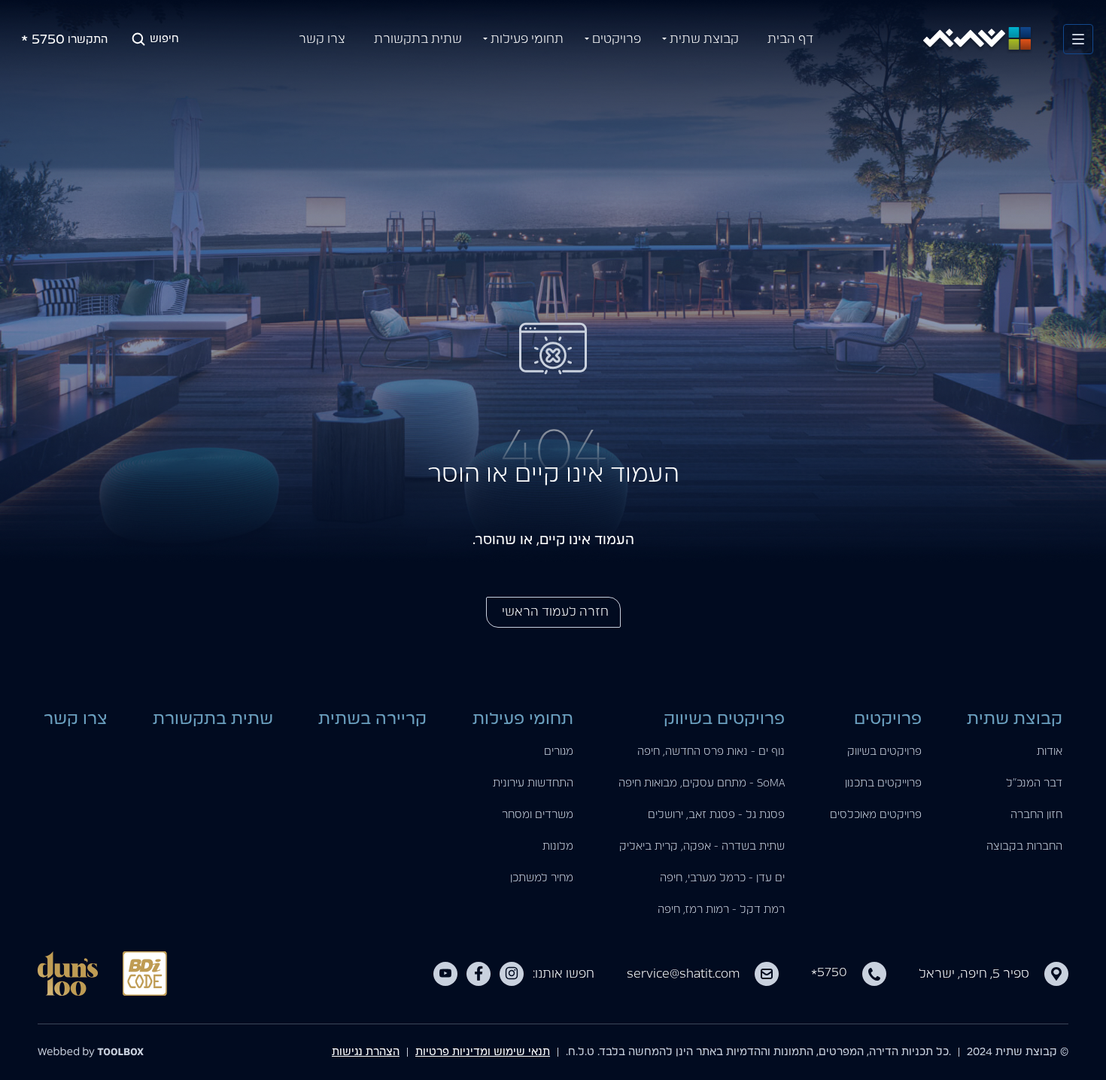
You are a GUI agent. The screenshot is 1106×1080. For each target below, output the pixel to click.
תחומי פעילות (527, 39)
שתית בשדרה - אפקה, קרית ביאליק (702, 846)
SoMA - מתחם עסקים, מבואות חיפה (701, 783)
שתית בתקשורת (418, 39)
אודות (1049, 752)
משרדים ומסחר (537, 815)
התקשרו (64, 43)
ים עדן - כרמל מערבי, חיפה (722, 878)
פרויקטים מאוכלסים (876, 815)
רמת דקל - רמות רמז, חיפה (721, 910)
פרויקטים (616, 39)
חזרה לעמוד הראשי (554, 612)
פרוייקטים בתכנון (883, 783)
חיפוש (164, 39)
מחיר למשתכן (541, 878)
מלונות (557, 846)
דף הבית (790, 39)
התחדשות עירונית (533, 783)
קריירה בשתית (372, 718)
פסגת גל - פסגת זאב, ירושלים (716, 815)
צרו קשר (322, 39)
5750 (829, 972)
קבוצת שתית (704, 39)
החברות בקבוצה (1024, 846)
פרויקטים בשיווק (884, 752)
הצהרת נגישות (366, 1052)
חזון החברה (1036, 815)
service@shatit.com (683, 974)
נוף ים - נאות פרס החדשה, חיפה (711, 752)
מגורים (558, 752)
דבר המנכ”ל (1034, 783)
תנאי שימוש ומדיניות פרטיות (482, 1052)
